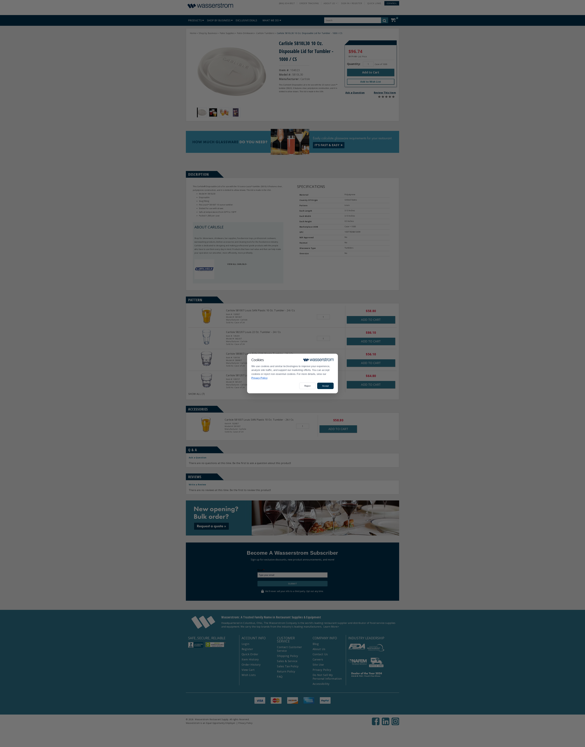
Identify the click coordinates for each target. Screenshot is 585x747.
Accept (325, 386)
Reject (307, 386)
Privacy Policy (259, 378)
